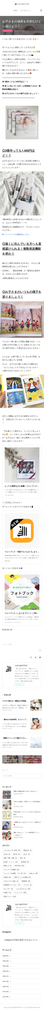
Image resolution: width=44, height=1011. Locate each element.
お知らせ (33, 873)
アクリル (28, 885)
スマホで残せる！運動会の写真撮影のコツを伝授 (19, 701)
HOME (15, 10)
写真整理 (25, 881)
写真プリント (9, 896)
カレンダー (8, 889)
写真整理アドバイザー (11, 885)
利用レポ (7, 865)
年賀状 (7, 892)
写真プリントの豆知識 (22, 877)
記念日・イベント (10, 862)
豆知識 (7, 877)
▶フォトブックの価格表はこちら (15, 234)
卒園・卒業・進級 (10, 858)
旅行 (22, 858)
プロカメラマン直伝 (10, 881)
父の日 (6, 854)
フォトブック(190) (7, 644)
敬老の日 (28, 850)
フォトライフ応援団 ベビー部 (14, 873)
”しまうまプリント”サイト (26, 10)
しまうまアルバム (23, 889)
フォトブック (7, 31)
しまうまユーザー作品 (11, 850)
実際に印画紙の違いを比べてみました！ (26, 791)
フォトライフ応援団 (11, 869)
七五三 (26, 854)
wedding (25, 862)
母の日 (16, 854)
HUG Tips (19, 865)
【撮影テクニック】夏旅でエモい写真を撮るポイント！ (22, 738)
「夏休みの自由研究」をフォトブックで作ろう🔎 (19, 719)
